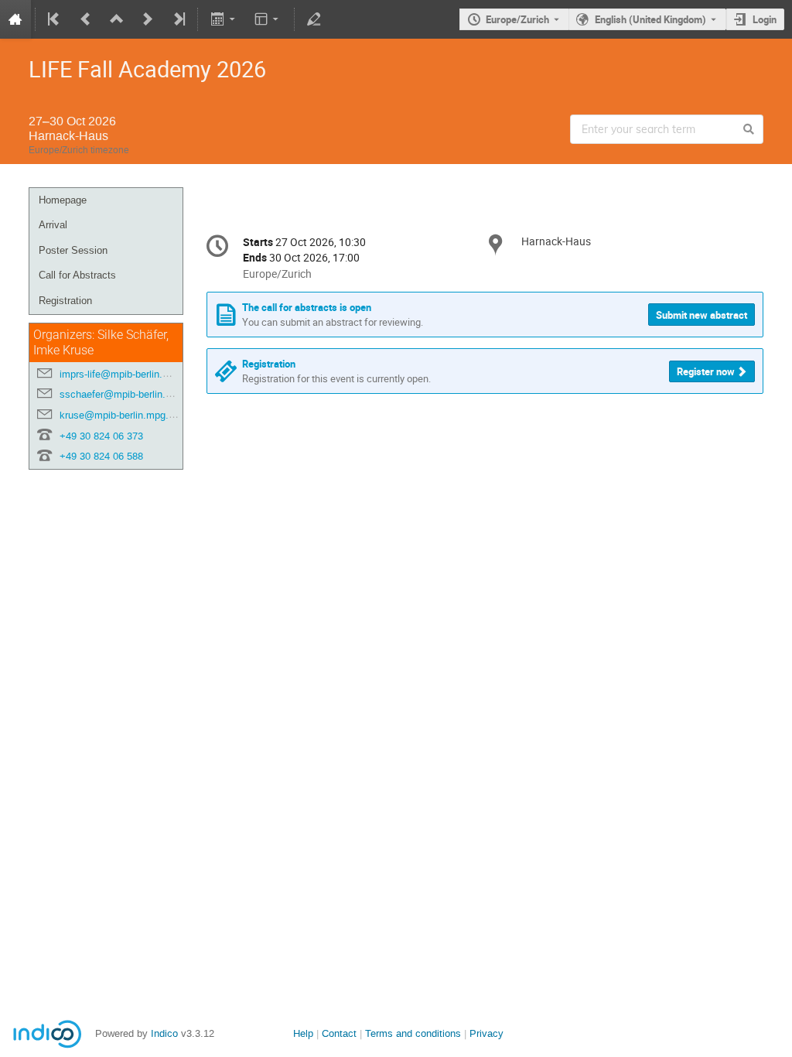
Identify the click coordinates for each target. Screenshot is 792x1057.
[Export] (224, 19)
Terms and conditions (413, 1033)
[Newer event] (147, 19)
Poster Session (73, 250)
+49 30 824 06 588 (101, 456)
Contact (339, 1033)
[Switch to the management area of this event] (314, 19)
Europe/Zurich (517, 19)
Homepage (63, 200)
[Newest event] (177, 19)
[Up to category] (116, 19)
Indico (164, 1033)
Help (303, 1033)
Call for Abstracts (77, 275)
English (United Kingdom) (650, 19)
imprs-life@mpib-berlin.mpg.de (128, 374)
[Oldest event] (54, 19)
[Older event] (85, 19)
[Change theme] (268, 19)
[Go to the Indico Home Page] (15, 19)
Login (765, 19)
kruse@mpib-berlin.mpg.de (119, 415)
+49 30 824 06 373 (101, 436)
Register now (706, 371)
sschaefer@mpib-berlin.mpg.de (129, 394)
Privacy (486, 1033)
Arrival (53, 225)
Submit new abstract (701, 315)
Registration (65, 300)
